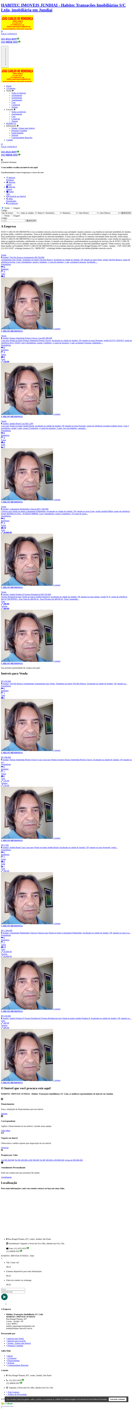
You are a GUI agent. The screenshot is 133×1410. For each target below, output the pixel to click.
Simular (4, 1114)
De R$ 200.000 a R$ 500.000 (27, 1160)
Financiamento (17, 133)
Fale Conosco (13, 1392)
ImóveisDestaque (10, 178)
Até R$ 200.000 (7, 1160)
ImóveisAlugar (10, 188)
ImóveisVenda (10, 183)
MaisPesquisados (11, 200)
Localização (12, 203)
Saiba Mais (5, 1130)
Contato (9, 140)
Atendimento (6, 1177)
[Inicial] (17, 81)
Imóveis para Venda (15, 1338)
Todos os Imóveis (18, 93)
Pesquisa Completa (19, 130)
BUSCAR (127, 213)
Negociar (5, 1148)
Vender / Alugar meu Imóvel (23, 128)
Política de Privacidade (17, 1394)
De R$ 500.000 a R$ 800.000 (52, 1160)
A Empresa (10, 88)
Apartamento (16, 95)
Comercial (15, 105)
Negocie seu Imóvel (17, 196)
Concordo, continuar (117, 1399)
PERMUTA (11, 123)
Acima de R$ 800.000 (74, 1160)
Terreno (14, 107)
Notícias (14, 135)
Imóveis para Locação (16, 1341)
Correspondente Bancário (21, 137)
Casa (13, 102)
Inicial (8, 86)
